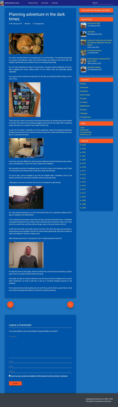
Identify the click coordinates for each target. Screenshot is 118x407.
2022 (83, 152)
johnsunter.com (12, 3)
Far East (83, 102)
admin (28, 24)
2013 (83, 186)
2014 (83, 182)
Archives (55, 3)
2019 (83, 163)
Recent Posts (33, 3)
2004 (83, 208)
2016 (83, 174)
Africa (82, 84)
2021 (83, 156)
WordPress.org (85, 134)
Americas (83, 87)
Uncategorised (39, 24)
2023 (83, 149)
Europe (82, 98)
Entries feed (84, 130)
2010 (83, 197)
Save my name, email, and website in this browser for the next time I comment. (39, 376)
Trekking (83, 113)
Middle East (84, 106)
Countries (44, 3)
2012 (83, 189)
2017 (83, 171)
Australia (83, 91)
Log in (82, 127)
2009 (83, 200)
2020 (83, 160)
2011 (83, 193)
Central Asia (84, 95)
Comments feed (85, 132)
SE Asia (82, 110)
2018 (83, 167)
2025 (83, 145)
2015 (83, 178)
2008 (83, 204)
